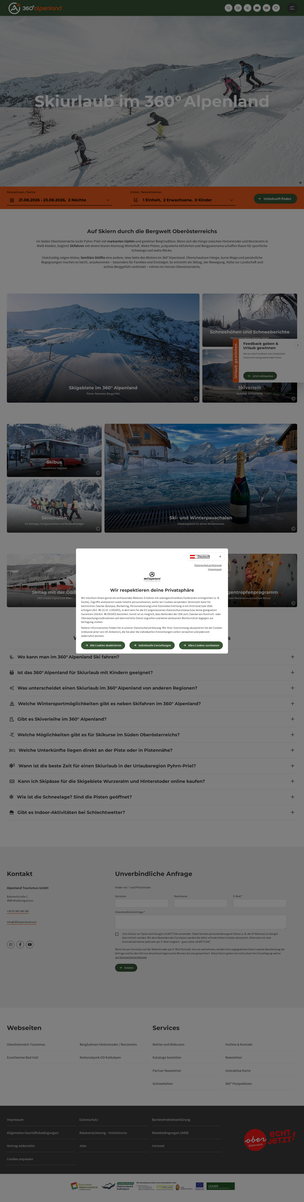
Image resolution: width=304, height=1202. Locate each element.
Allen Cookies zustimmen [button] (203, 645)
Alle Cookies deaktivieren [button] (106, 645)
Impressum (215, 569)
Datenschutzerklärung (208, 565)
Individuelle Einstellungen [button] (155, 645)
